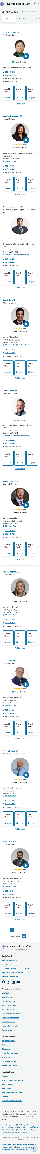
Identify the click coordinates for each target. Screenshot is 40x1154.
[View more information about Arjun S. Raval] (20, 857)
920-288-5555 (10, 259)
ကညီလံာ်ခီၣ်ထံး (32, 1127)
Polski (14, 1130)
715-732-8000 (10, 891)
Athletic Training (8, 574)
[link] (33, 930)
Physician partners (10, 1053)
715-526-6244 (10, 710)
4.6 (24, 688)
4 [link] (24, 930)
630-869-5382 (10, 166)
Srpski (33, 1130)
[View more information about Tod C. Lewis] (20, 676)
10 (24, 936)
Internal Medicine (9, 119)
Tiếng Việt (24, 1132)
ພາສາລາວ (8, 1130)
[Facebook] (3, 982)
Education (6, 1049)
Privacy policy (6, 1144)
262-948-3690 (10, 623)
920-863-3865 (10, 804)
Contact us (6, 964)
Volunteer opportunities (12, 1093)
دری (24, 1125)
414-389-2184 (10, 75)
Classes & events (9, 1001)
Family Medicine (9, 35)
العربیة (9, 1125)
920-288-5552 (10, 262)
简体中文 (19, 1125)
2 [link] (15, 930)
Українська (13, 1132)
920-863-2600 (10, 800)
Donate (5, 1097)
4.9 (24, 509)
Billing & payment (9, 1005)
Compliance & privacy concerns (15, 968)
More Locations (23, 254)
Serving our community (12, 1101)
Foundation (6, 1088)
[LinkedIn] (13, 982)
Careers (5, 1045)
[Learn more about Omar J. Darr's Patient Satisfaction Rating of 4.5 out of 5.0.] (18, 328)
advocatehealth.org (10, 977)
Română (20, 1130)
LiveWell (5, 993)
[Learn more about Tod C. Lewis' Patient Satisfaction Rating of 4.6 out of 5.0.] (18, 689)
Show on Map (10, 161)
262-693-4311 (10, 72)
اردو (19, 1132)
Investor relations (9, 1065)
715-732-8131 (10, 894)
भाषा (19, 1127)
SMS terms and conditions (19, 1149)
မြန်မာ (14, 1125)
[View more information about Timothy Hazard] (20, 767)
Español (4, 1125)
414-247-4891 (10, 353)
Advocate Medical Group (12, 1080)
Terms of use (6, 1149)
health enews (7, 997)
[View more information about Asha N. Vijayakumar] (20, 132)
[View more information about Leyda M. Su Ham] (20, 48)
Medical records (8, 1022)
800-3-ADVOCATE (9, 960)
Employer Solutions (10, 1061)
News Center (7, 1084)
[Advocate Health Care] (15, 4)
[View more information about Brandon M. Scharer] (20, 225)
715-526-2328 (10, 713)
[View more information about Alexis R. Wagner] (20, 587)
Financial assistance (10, 1018)
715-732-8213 (10, 534)
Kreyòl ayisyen (12, 1127)
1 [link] (11, 930)
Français (29, 1125)
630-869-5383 (10, 169)
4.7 (24, 144)
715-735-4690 (10, 531)
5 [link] (28, 930)
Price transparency (10, 1009)
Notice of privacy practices (20, 1144)
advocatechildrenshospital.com (15, 972)
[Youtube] (18, 982)
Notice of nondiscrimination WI (26, 1147)
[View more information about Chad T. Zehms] (20, 406)
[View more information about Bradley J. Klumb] (20, 497)
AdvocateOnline (8, 1041)
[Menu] (38, 3)
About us (5, 1076)
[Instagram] (8, 982)
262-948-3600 (10, 619)
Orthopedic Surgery (10, 303)
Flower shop (7, 1030)
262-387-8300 (10, 349)
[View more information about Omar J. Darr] (20, 316)
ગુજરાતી (4, 1127)
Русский (27, 1130)
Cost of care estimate (11, 1014)
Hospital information (10, 1026)
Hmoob (23, 1127)
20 (28, 936)
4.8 (24, 779)
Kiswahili (5, 1132)
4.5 (24, 328)
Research (6, 1057)
